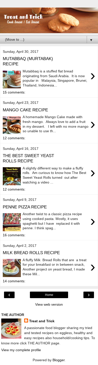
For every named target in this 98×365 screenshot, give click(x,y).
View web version (49, 304)
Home (49, 295)
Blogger (59, 360)
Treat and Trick (42, 321)
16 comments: (14, 235)
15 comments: (14, 92)
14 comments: (14, 281)
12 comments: (14, 138)
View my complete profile (21, 350)
